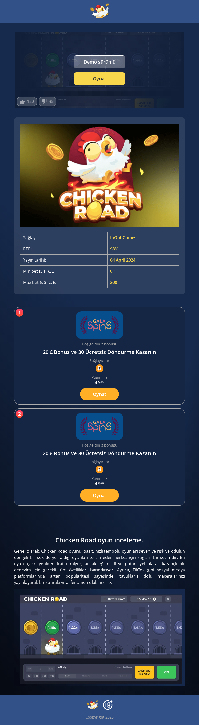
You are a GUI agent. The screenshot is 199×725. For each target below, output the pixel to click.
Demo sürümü (100, 62)
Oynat (99, 79)
